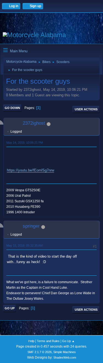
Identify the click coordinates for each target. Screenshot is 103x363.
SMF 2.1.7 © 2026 (39, 352)
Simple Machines (64, 352)
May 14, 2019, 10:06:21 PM (24, 142)
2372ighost (34, 123)
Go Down (12, 108)
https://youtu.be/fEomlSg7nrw (30, 170)
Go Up (10, 308)
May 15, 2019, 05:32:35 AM (24, 245)
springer (31, 226)
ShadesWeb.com (64, 357)
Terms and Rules (48, 341)
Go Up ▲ (68, 341)
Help (31, 341)
